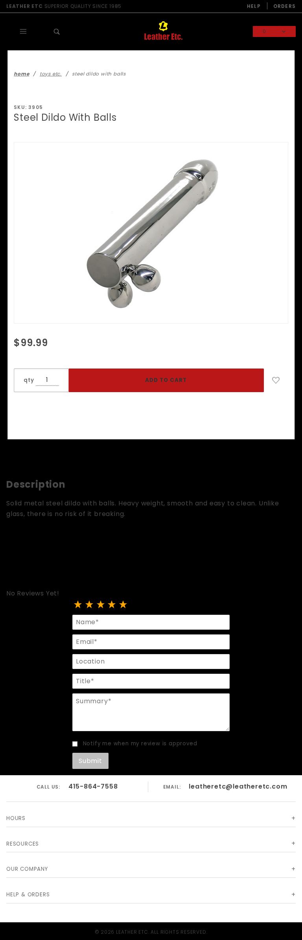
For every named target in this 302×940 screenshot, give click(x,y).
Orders (284, 6)
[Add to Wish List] (276, 380)
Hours (16, 818)
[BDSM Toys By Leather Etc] (163, 31)
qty (29, 380)
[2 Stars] (89, 605)
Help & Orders (28, 894)
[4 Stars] (112, 605)
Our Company (27, 869)
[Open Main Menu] (23, 31)
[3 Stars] (101, 605)
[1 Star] (78, 605)
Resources (22, 844)
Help (254, 6)
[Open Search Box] (57, 31)
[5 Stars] (123, 605)
